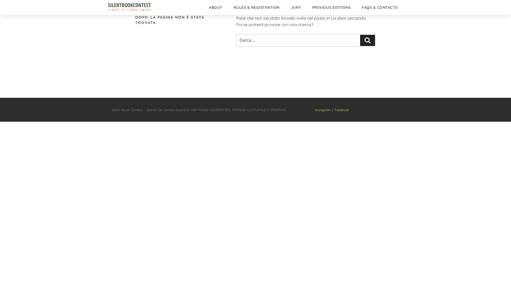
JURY (296, 7)
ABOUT (215, 7)
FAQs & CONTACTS (380, 7)
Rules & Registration (257, 7)
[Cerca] (367, 40)
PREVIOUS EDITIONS (331, 7)
